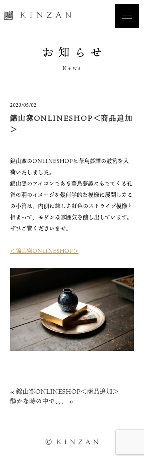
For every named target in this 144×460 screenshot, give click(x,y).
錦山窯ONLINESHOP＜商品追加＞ (67, 391)
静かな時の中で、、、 (39, 401)
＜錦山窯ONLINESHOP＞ (44, 250)
